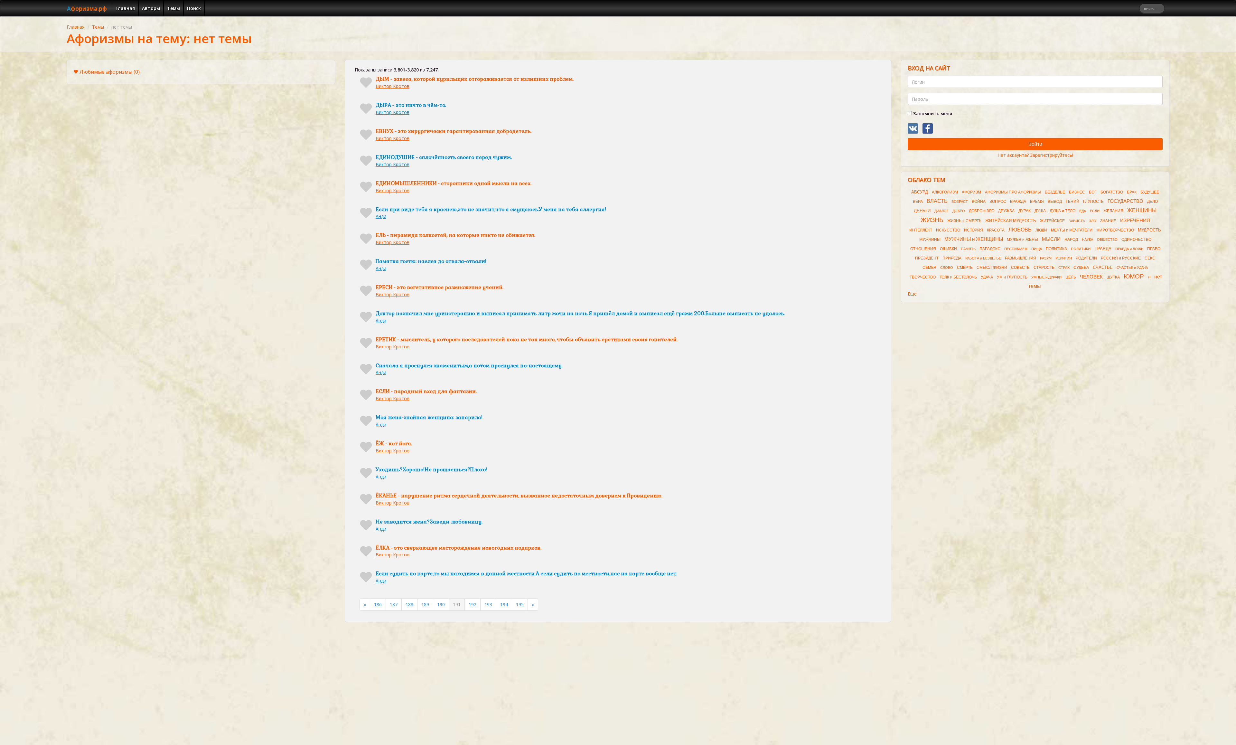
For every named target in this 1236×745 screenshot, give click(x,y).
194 (504, 604)
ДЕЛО (1152, 201)
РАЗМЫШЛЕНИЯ (1020, 258)
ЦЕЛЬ (1070, 277)
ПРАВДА (1102, 248)
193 (488, 604)
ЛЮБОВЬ (1020, 229)
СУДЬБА (1081, 267)
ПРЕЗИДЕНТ (927, 258)
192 (472, 604)
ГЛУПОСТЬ (1093, 201)
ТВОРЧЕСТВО (923, 277)
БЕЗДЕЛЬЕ (1055, 192)
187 (394, 604)
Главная (125, 8)
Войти (1035, 144)
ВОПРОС (997, 201)
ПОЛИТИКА (1056, 249)
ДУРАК (1024, 211)
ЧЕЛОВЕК (1091, 276)
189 (425, 604)
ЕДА (1082, 211)
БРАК (1132, 192)
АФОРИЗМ (971, 192)
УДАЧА (987, 277)
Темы (173, 8)
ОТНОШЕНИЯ (923, 249)
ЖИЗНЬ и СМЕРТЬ (964, 221)
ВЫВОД (1055, 201)
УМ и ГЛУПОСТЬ (1012, 277)
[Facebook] (927, 128)
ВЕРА (918, 201)
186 (378, 604)
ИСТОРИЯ (973, 230)
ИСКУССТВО (948, 230)
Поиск (194, 8)
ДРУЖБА (1006, 211)
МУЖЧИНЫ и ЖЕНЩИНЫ (973, 239)
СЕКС (1150, 258)
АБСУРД (919, 192)
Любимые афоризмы (110, 71)
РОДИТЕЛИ (1086, 258)
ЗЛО (1092, 221)
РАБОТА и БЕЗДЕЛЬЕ (983, 258)
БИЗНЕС (1077, 192)
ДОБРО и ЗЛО (981, 211)
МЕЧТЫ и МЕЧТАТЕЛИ (1071, 230)
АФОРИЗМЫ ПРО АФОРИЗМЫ (1013, 192)
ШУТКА (1113, 277)
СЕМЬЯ (929, 267)
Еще (912, 294)
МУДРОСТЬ (1149, 230)
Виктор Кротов (392, 86)
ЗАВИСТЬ (1077, 221)
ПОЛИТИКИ (1081, 249)
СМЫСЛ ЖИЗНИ (992, 267)
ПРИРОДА (951, 258)
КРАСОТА (996, 230)
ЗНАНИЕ (1108, 221)
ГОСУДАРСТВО (1125, 201)
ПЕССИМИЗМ (1015, 249)
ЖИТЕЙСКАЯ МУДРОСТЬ (1010, 220)
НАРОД (1071, 239)
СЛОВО (946, 267)
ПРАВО (1153, 249)
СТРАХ (1064, 267)
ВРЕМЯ (1037, 201)
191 (457, 604)
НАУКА (1087, 239)
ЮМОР (1134, 276)
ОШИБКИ (948, 249)
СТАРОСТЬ (1044, 267)
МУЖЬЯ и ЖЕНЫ (1022, 239)
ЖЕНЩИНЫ (1141, 210)
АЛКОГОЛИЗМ (945, 192)
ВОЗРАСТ (959, 201)
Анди (381, 216)
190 (441, 604)
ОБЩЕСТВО (1107, 239)
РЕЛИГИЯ (1063, 258)
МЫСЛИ (1051, 239)
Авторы (151, 8)
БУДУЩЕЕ (1149, 192)
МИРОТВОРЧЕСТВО (1115, 230)
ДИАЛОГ (941, 211)
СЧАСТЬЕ (1103, 267)
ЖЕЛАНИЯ (1113, 211)
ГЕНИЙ (1072, 201)
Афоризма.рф (87, 8)
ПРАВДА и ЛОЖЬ (1129, 249)
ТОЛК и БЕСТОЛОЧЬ (958, 277)
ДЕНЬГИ (922, 210)
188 (409, 604)
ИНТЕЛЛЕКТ (920, 230)
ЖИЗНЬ (932, 219)
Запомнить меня (932, 113)
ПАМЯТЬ (968, 249)
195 (520, 604)
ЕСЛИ (1095, 211)
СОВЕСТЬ (1020, 267)
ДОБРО (958, 211)
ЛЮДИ (1041, 230)
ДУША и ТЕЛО (1062, 211)
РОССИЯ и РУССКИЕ (1121, 258)
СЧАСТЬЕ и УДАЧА (1132, 267)
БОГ (1093, 192)
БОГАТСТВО (1111, 192)
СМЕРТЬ (965, 267)
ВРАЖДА (1018, 201)
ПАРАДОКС (989, 249)
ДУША (1040, 211)
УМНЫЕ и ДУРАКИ (1046, 277)
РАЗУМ (1046, 258)
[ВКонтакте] (913, 128)
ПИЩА (1036, 249)
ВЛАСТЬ (937, 201)
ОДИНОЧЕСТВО (1136, 239)
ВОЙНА (979, 201)
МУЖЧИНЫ (930, 239)
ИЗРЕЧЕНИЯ (1135, 220)
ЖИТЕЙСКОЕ (1052, 221)
